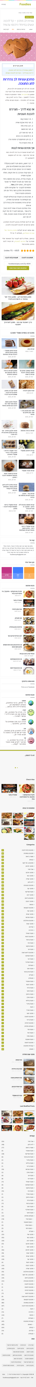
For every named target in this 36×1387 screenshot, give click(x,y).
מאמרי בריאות (29, 856)
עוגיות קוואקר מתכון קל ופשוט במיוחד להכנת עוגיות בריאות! (27, 372)
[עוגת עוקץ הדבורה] (26, 384)
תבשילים (31, 978)
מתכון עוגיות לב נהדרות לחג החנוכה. (20, 70)
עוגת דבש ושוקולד (17, 1095)
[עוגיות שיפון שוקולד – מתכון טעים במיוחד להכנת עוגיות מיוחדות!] (9, 343)
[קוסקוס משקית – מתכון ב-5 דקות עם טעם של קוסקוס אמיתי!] (7, 830)
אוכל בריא (30, 1345)
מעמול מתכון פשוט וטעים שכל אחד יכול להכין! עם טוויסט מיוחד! (9, 403)
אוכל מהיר (30, 869)
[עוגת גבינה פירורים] (29, 1071)
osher (30, 29)
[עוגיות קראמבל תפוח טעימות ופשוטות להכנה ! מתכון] (9, 466)
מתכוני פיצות (29, 984)
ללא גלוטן (30, 882)
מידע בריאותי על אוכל (12, 1345)
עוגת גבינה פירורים (17, 1069)
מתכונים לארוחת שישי (18, 1352)
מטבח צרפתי (29, 940)
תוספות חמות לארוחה (8, 1365)
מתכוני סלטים (29, 866)
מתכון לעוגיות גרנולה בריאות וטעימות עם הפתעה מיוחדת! (10, 372)
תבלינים (31, 927)
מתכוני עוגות (29, 924)
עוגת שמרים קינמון (17, 1086)
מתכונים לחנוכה (27, 258)
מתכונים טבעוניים (28, 885)
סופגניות (25, 94)
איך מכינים (23, 1345)
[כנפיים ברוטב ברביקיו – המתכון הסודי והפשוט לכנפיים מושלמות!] (29, 830)
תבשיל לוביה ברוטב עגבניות (27, 653)
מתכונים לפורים (29, 1023)
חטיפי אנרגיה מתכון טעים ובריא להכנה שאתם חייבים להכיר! (10, 392)
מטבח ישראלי (29, 933)
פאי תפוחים (19, 1060)
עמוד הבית (30, 13)
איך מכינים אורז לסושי (16, 668)
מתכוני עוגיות (22, 13)
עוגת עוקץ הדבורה (28, 390)
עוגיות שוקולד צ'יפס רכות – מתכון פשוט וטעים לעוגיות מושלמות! (26, 528)
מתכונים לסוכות (29, 1042)
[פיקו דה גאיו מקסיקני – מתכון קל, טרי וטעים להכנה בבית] (28, 594)
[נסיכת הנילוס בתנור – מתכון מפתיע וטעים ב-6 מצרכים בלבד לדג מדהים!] (18, 830)
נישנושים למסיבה (29, 1358)
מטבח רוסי (30, 1033)
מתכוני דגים (30, 895)
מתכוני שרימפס (6, 1355)
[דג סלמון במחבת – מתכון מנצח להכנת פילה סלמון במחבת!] (18, 816)
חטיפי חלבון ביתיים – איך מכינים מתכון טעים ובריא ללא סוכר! (9, 432)
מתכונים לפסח (29, 936)
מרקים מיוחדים (11, 1348)
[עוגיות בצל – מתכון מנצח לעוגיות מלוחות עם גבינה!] (26, 487)
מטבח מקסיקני (29, 956)
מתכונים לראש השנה (27, 952)
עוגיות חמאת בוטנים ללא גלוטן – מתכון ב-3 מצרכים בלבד (26, 506)
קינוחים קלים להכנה (16, 1362)
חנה (25, 728)
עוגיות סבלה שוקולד (28, 470)
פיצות (31, 1007)
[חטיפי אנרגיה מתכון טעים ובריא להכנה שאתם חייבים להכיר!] (9, 384)
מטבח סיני (30, 943)
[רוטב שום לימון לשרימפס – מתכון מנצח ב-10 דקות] (7, 816)
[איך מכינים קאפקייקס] (28, 662)
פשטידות (30, 965)
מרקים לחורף (20, 1348)
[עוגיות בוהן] (26, 342)
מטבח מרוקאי (29, 946)
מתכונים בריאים (29, 898)
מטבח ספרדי (29, 1010)
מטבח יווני (30, 949)
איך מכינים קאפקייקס (16, 659)
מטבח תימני (30, 991)
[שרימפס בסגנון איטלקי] (28, 629)
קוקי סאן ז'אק (18, 618)
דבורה (24, 710)
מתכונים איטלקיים (28, 920)
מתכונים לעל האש (28, 1355)
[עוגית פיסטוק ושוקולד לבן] (26, 444)
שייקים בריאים (29, 1365)
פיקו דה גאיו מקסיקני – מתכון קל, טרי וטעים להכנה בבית (27, 797)
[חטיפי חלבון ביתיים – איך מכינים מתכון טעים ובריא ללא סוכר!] (9, 424)
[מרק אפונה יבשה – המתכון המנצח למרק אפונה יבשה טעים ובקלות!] (29, 837)
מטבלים (31, 975)
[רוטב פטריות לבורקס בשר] (28, 638)
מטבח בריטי (30, 1020)
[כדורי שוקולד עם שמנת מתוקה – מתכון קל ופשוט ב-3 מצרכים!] (7, 822)
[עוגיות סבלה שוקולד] (26, 464)
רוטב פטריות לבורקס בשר (15, 636)
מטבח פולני (30, 1036)
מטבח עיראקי (29, 994)
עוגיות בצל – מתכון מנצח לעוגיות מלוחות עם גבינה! (26, 495)
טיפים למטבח (20, 241)
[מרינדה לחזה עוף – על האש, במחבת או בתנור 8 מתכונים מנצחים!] (29, 816)
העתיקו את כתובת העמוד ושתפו (18, 268)
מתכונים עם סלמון (17, 1355)
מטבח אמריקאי (29, 892)
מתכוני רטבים (29, 901)
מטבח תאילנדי (29, 962)
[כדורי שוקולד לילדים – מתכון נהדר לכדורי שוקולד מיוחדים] (9, 444)
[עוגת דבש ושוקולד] (29, 1098)
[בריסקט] (29, 822)
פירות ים (31, 930)
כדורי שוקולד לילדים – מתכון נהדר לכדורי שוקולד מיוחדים (10, 452)
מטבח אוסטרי (29, 981)
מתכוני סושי (30, 1013)
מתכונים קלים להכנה (27, 850)
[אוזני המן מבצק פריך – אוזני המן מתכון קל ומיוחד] (26, 404)
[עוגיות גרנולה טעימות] (26, 424)
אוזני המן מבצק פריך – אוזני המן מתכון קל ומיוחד (27, 412)
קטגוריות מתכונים (28, 1046)
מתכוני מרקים (29, 872)
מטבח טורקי (30, 997)
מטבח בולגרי (29, 1004)
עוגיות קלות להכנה (11, 258)
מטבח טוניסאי (29, 917)
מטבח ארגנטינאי (28, 972)
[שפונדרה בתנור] (28, 603)
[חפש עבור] (33, 5)
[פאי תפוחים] (29, 1062)
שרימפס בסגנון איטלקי (15, 627)
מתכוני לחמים (30, 1352)
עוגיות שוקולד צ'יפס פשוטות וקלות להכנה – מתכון (10, 506)
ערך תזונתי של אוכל (28, 1362)
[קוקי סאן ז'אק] (28, 621)
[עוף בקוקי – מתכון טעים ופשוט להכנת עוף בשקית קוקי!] (18, 822)
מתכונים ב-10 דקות (28, 863)
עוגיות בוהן (31, 349)
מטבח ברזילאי (29, 1000)
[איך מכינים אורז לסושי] (28, 670)
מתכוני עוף (30, 888)
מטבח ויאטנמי (29, 1039)
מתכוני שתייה (29, 879)
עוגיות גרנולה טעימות (27, 430)
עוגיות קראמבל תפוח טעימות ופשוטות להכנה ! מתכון (9, 475)
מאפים (31, 1049)
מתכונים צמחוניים (28, 853)
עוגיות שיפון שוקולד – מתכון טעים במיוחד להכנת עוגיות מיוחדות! (10, 352)
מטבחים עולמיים (29, 1026)
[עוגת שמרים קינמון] (29, 1089)
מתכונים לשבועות (28, 908)
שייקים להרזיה (20, 1365)
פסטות (31, 904)
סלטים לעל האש (18, 1358)
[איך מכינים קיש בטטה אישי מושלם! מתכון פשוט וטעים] (28, 647)
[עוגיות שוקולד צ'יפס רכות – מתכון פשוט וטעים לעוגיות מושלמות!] (26, 519)
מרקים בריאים (30, 1348)
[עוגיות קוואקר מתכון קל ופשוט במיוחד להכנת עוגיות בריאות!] (26, 364)
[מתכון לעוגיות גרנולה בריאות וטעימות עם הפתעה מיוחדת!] (9, 364)
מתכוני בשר (30, 876)
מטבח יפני (30, 959)
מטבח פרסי (30, 988)
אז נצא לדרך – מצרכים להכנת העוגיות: (19, 73)
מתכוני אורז (30, 911)
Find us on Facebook (27, 687)
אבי (25, 738)
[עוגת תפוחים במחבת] (29, 1080)
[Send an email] (28, 29)
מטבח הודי (30, 1029)
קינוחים (31, 860)
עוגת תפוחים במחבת (16, 1078)
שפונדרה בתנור (17, 600)
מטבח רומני (30, 968)
